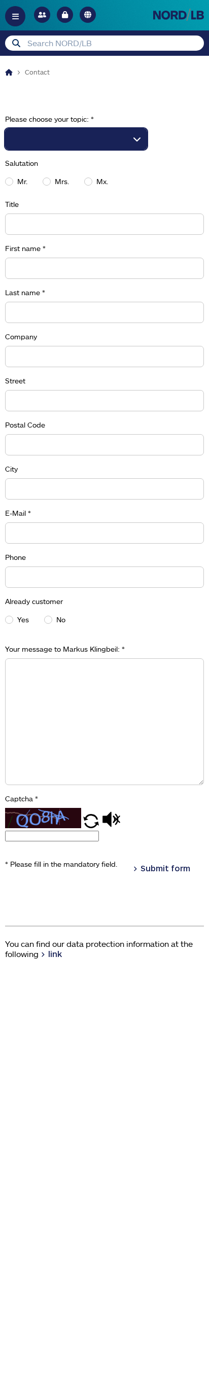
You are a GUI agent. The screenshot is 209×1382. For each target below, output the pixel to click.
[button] (92, 825)
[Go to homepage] (178, 14)
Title (12, 204)
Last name (25, 293)
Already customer (34, 601)
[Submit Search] (16, 43)
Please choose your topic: (49, 119)
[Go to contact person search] (42, 15)
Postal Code (25, 425)
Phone (15, 557)
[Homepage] (9, 72)
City (11, 469)
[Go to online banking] (65, 15)
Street (15, 381)
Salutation (21, 163)
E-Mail (18, 513)
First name (25, 248)
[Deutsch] (88, 15)
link (55, 954)
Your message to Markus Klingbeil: (65, 649)
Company (21, 337)
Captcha (21, 799)
